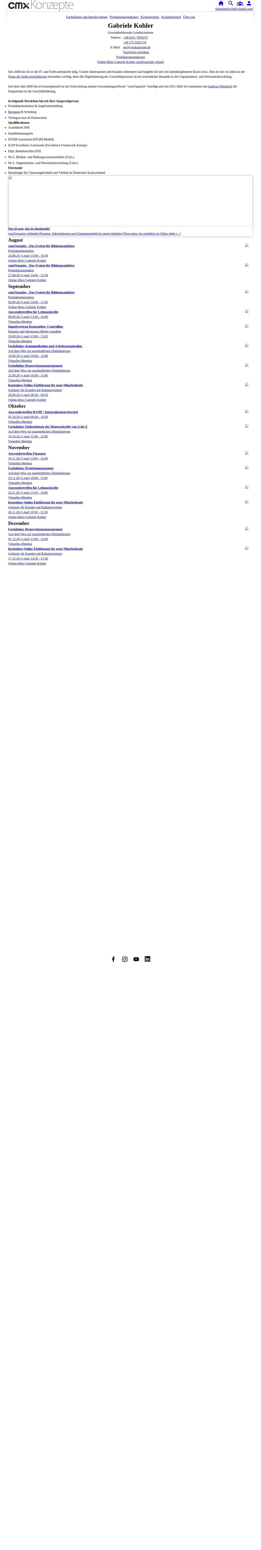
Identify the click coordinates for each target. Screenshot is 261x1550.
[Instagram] (124, 959)
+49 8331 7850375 (135, 37)
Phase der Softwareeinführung (27, 76)
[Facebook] (113, 959)
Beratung (14, 112)
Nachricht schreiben (136, 52)
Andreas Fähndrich (220, 86)
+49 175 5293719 (134, 42)
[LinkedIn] (147, 959)
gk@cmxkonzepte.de (136, 47)
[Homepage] (47, 5)
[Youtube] (136, 959)
